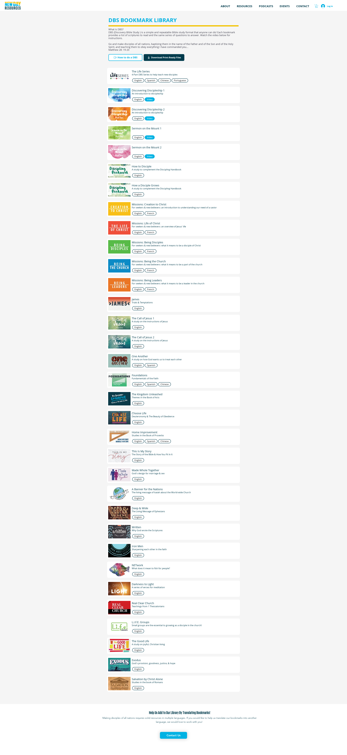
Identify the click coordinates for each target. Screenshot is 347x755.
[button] (244, 6)
